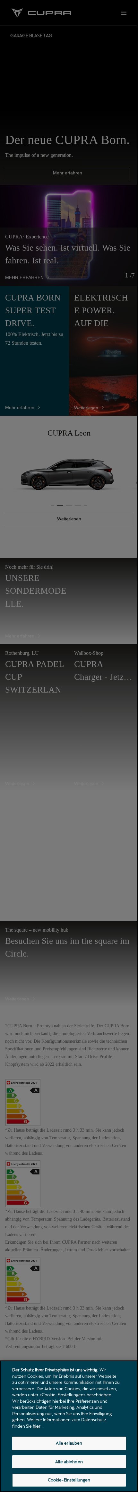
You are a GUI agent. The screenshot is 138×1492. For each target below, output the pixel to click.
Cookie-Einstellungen (69, 1479)
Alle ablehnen (69, 1461)
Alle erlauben (69, 1443)
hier (36, 1426)
